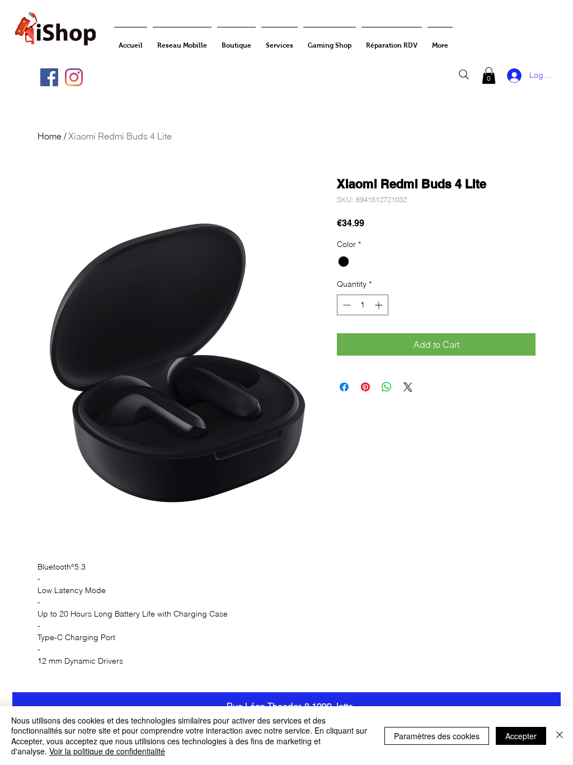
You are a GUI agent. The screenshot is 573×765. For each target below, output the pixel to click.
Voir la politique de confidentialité (107, 751)
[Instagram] (74, 77)
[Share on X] (408, 387)
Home (49, 136)
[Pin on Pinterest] (365, 387)
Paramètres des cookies (437, 735)
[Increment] (380, 305)
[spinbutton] (363, 305)
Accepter (521, 735)
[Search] (464, 74)
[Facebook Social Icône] (49, 77)
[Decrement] (346, 305)
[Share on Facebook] (344, 387)
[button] (489, 75)
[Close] (559, 735)
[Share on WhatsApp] (386, 387)
